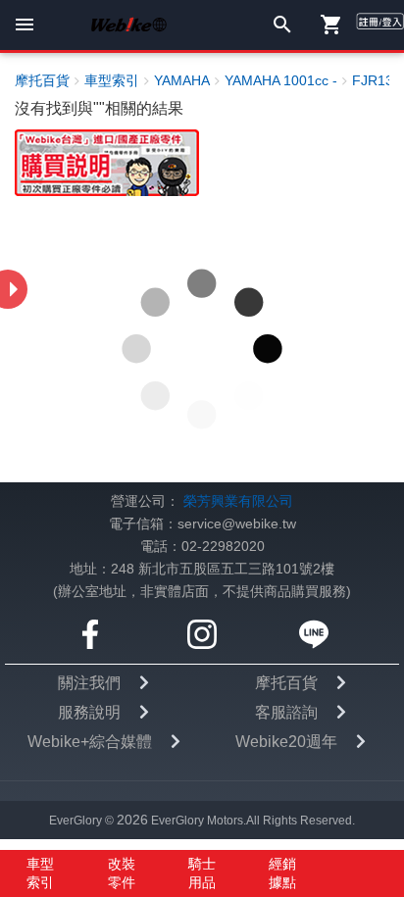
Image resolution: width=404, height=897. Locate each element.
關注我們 (89, 682)
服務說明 (89, 712)
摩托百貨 (286, 682)
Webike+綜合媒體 (89, 741)
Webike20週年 (286, 741)
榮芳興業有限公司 (238, 501)
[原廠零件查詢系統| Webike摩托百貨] (107, 162)
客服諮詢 (286, 712)
